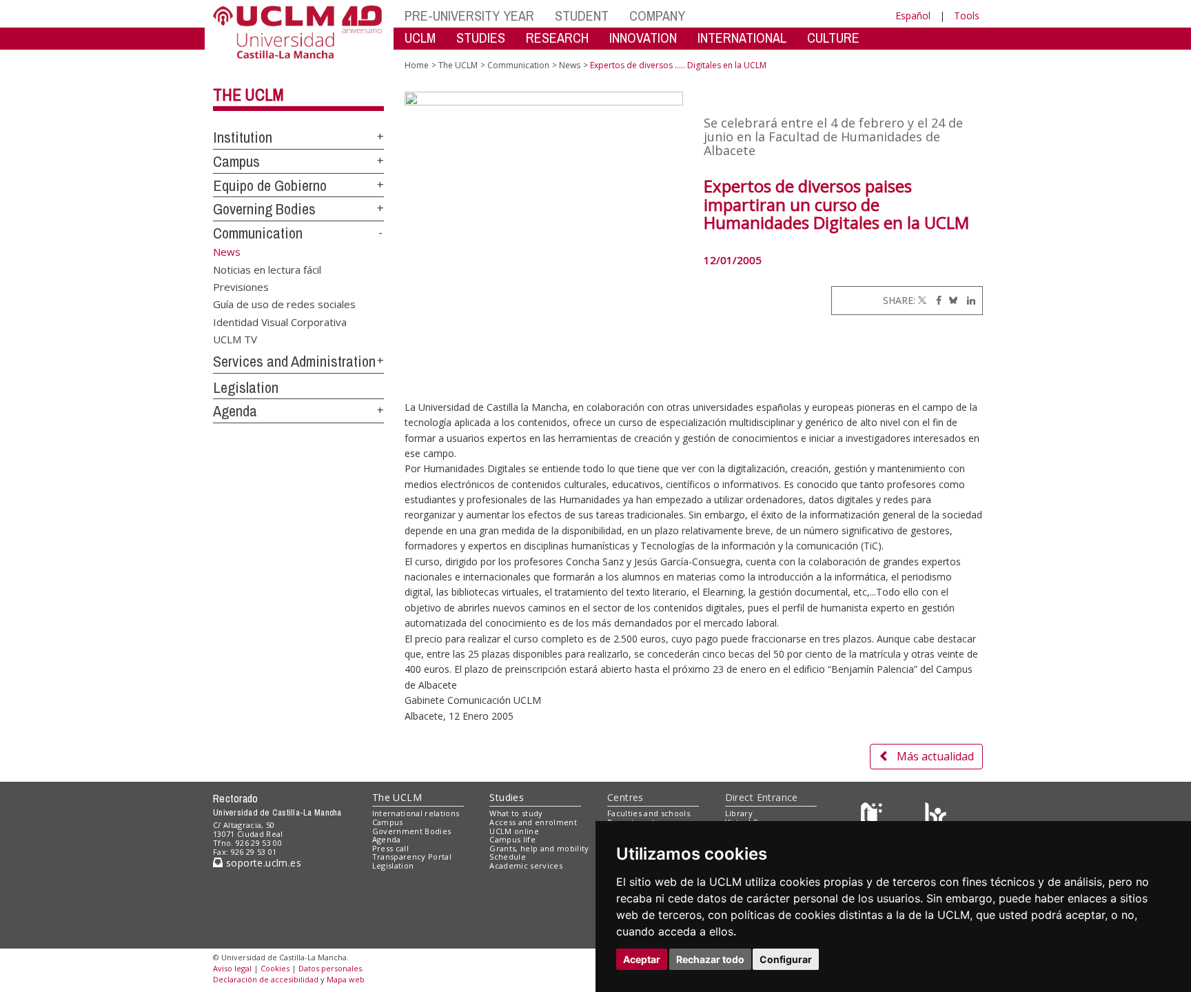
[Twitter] (922, 300)
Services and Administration (294, 361)
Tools (966, 15)
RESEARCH (557, 37)
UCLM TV (235, 339)
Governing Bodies (264, 209)
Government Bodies (411, 831)
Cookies (275, 968)
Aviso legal (232, 968)
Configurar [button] (786, 959)
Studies (506, 797)
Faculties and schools (648, 813)
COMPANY (657, 15)
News (569, 65)
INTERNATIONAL (742, 37)
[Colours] (936, 816)
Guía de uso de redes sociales (284, 304)
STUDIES (480, 37)
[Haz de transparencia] (873, 816)
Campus (236, 161)
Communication (258, 233)
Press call (390, 848)
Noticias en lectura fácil (267, 269)
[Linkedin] (967, 300)
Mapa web (346, 979)
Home (417, 65)
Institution (242, 137)
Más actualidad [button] (935, 756)
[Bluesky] (950, 300)
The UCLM (248, 94)
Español (912, 15)
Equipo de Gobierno (270, 185)
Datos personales (330, 968)
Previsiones (241, 286)
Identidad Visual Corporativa (280, 321)
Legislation (245, 387)
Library (739, 813)
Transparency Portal (411, 856)
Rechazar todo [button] (710, 959)
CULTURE (833, 37)
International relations (416, 813)
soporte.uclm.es (262, 862)
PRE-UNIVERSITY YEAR (469, 15)
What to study (515, 813)
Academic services (525, 865)
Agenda (235, 411)
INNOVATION (643, 37)
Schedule (507, 856)
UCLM (420, 37)
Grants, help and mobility (539, 848)
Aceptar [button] (641, 959)
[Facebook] (935, 300)
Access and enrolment (533, 822)
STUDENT (582, 15)
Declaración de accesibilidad (265, 979)
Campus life (512, 839)
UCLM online (514, 831)
